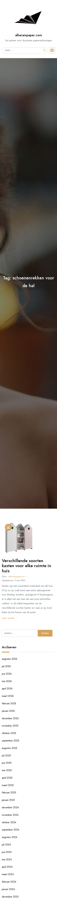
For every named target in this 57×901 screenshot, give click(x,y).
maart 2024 (8, 874)
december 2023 (10, 896)
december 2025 (10, 718)
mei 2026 (7, 681)
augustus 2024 (9, 837)
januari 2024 (8, 889)
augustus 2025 (9, 748)
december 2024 (10, 807)
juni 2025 (7, 763)
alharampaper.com (28, 35)
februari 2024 (9, 881)
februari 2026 (9, 703)
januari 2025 (8, 800)
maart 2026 (8, 696)
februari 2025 (9, 792)
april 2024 (7, 867)
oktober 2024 (9, 822)
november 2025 (10, 725)
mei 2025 (7, 770)
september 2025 (10, 740)
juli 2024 (6, 844)
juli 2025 (6, 755)
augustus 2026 (9, 659)
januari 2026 (8, 711)
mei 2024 (7, 859)
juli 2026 (6, 666)
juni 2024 (7, 852)
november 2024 (10, 815)
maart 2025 (8, 785)
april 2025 (7, 778)
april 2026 (7, 688)
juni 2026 (7, 674)
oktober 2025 (9, 733)
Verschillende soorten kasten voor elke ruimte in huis (26, 566)
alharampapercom (16, 576)
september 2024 (10, 829)
